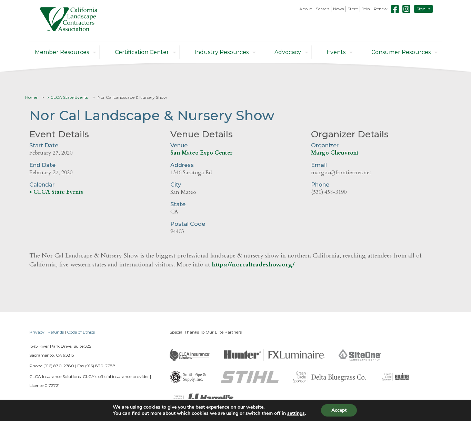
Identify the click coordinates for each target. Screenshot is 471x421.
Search (322, 8)
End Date (42, 165)
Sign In (423, 8)
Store (353, 8)
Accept (339, 410)
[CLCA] (68, 21)
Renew (381, 8)
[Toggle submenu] (306, 14)
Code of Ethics (81, 332)
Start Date (43, 145)
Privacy (36, 332)
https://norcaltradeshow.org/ (253, 264)
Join (366, 8)
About (305, 8)
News (338, 8)
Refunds (56, 332)
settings (296, 413)
